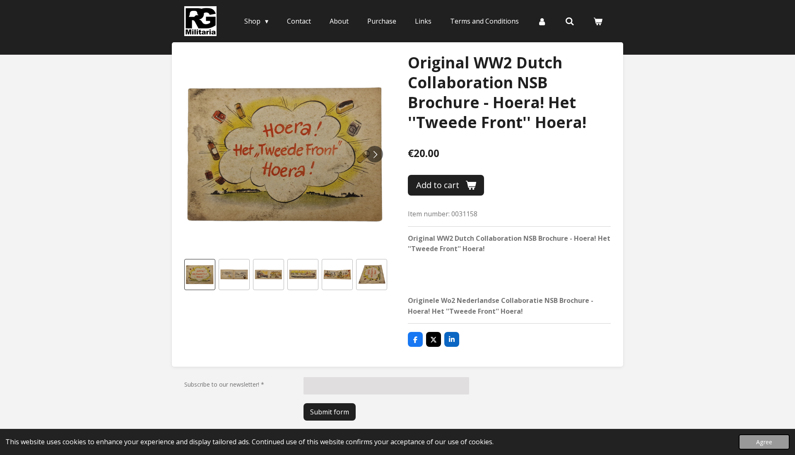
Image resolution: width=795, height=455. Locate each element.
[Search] (570, 21)
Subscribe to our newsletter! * (224, 384)
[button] (199, 274)
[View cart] (598, 21)
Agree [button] (764, 442)
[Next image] (374, 154)
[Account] (542, 21)
